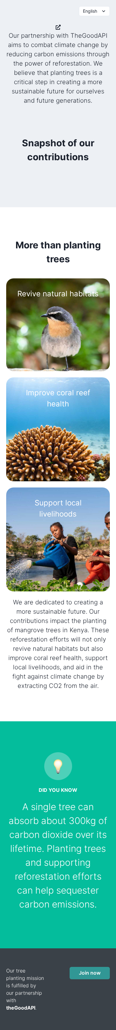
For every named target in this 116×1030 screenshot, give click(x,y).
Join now (90, 973)
